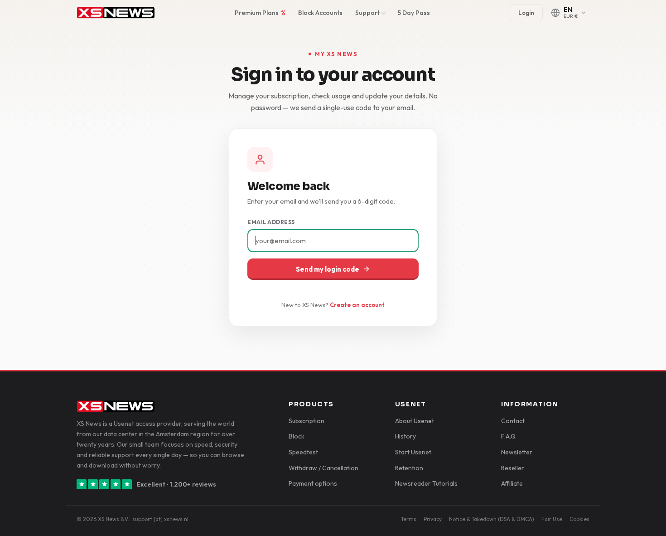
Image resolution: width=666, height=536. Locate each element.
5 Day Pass (414, 13)
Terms (408, 519)
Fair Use (551, 519)
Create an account (357, 304)
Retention (409, 468)
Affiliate (512, 483)
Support (367, 13)
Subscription (306, 421)
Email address (271, 222)
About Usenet (414, 421)
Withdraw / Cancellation (323, 468)
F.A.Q (508, 436)
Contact (513, 421)
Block (296, 436)
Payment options (313, 483)
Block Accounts (320, 13)
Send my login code (327, 269)
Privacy (433, 519)
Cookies (579, 519)
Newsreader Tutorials (426, 483)
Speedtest (303, 452)
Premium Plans (260, 13)
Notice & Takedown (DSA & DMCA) (491, 519)
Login (526, 12)
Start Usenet (413, 452)
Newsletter (516, 452)
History (405, 436)
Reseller (512, 468)
